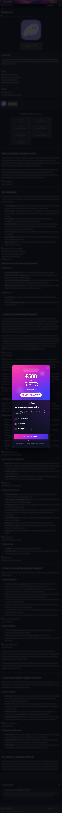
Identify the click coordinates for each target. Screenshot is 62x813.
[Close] (47, 368)
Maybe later (31, 440)
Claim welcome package (30, 436)
